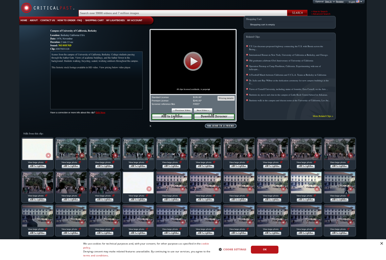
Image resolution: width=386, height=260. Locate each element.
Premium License (160, 100)
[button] (193, 61)
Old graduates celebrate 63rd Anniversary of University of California (281, 60)
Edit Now (100, 112)
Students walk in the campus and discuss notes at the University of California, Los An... (289, 100)
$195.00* (197, 97)
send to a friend (223, 126)
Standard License (160, 97)
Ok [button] (265, 249)
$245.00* (197, 100)
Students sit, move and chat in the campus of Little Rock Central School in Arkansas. (288, 94)
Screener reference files (163, 104)
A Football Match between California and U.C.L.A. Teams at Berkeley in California (287, 74)
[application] (193, 62)
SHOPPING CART (94, 20)
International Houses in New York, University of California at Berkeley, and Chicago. (288, 54)
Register (340, 1)
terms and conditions (95, 255)
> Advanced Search (320, 14)
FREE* (196, 104)
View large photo (36, 162)
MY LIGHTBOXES (115, 20)
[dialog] (193, 249)
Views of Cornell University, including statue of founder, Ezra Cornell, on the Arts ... (288, 89)
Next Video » (203, 110)
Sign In (328, 1)
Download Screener (214, 116)
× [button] (381, 243)
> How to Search (319, 11)
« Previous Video (181, 110)
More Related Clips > (323, 116)
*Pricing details (226, 98)
